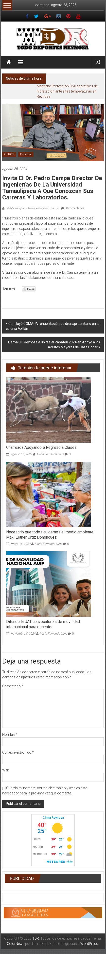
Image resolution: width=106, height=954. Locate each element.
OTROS (9, 154)
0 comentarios (74, 208)
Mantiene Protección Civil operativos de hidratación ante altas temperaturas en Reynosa (67, 91)
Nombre (10, 735)
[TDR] (8, 62)
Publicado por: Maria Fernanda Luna (30, 208)
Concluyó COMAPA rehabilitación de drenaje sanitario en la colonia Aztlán (52, 326)
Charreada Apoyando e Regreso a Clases (41, 447)
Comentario (12, 686)
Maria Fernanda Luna (50, 454)
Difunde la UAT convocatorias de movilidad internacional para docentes (43, 624)
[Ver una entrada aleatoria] (98, 62)
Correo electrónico (18, 752)
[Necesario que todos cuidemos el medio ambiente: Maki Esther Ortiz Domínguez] (48, 494)
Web (5, 770)
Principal (26, 154)
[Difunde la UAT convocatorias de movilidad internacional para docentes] (48, 584)
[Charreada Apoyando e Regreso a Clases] (48, 409)
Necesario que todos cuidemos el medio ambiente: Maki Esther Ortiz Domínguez (50, 535)
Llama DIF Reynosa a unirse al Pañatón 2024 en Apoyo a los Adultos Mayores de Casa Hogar (54, 344)
